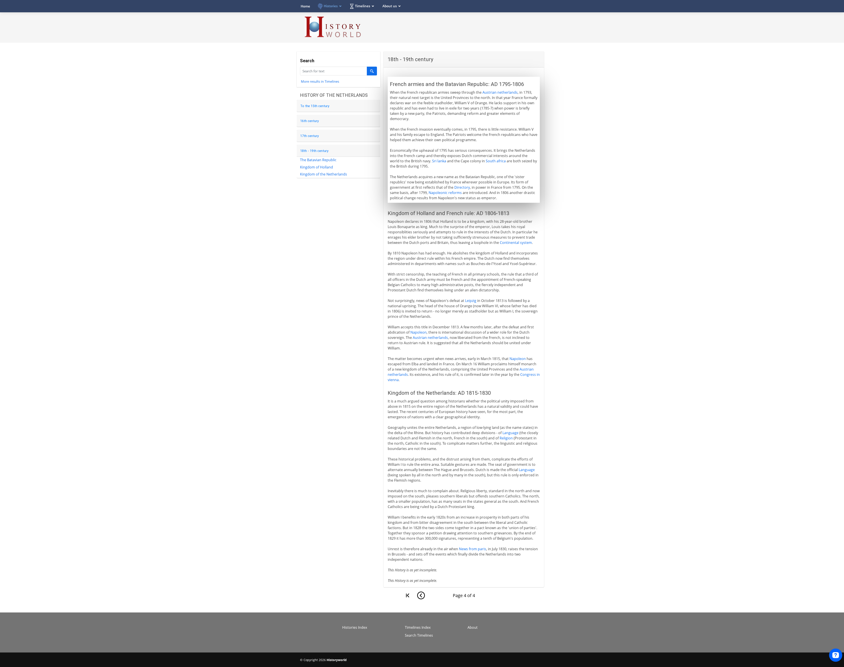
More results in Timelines (320, 81)
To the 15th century (314, 106)
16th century (309, 121)
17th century (309, 136)
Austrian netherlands (500, 92)
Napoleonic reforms (445, 192)
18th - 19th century (314, 151)
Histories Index (354, 627)
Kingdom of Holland (316, 167)
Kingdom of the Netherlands (323, 174)
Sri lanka (439, 161)
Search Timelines (419, 635)
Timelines (362, 6)
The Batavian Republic (318, 159)
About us (389, 6)
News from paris (472, 548)
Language (510, 432)
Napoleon (418, 332)
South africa (496, 161)
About (472, 627)
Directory (462, 187)
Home (305, 6)
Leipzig (470, 300)
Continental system (516, 242)
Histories (331, 6)
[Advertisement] (464, 27)
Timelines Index (418, 627)
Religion (506, 438)
